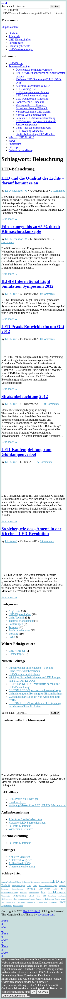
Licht (43, 892)
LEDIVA (4, 882)
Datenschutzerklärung (21, 150)
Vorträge (13, 633)
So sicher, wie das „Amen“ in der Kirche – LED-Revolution (31, 531)
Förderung (62, 896)
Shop (38, 896)
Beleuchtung (49, 899)
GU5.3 (42, 899)
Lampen (32, 899)
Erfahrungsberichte (19, 45)
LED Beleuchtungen (48, 885)
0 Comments (58, 190)
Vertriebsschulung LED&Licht (33, 111)
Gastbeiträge (16, 653)
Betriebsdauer (35, 882)
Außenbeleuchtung (17, 889)
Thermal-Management (21, 620)
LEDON (62, 902)
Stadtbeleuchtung (34, 892)
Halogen (18, 882)
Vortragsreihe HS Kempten (31, 105)
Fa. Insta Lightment (20, 825)
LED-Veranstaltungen (21, 49)
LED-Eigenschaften (20, 39)
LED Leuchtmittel (23, 899)
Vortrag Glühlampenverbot (31, 114)
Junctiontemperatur (26, 124)
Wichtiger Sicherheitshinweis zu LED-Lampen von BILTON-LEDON (35, 679)
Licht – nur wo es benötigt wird (33, 127)
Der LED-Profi (10, 9)
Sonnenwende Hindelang (30, 101)
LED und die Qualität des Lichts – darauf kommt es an (32, 180)
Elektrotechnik (45, 882)
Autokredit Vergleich (20, 860)
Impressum (15, 143)
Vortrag (31, 888)
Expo (38, 899)
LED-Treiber (44, 889)
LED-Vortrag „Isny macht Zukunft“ (36, 121)
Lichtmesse (26, 882)
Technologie (5, 896)
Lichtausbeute (42, 902)
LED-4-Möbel (17, 650)
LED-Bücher (16, 63)
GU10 (29, 886)
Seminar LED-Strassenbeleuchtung (35, 118)
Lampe (35, 886)
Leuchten (23, 892)
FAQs (12, 140)
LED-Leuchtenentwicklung (31, 95)
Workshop (11, 882)
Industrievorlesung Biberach (32, 108)
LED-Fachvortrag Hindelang (32, 98)
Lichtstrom (21, 902)
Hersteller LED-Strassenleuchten (27, 822)
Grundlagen (53, 902)
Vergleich (62, 886)
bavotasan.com (46, 914)
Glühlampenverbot (9, 899)
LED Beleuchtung (49, 896)
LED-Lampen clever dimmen (32, 92)
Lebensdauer (30, 902)
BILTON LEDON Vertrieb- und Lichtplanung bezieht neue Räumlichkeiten (35, 705)
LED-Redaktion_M (16, 190)
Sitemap (13, 147)
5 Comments (44, 461)
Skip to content (9, 26)
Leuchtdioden (18, 906)
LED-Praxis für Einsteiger (23, 798)
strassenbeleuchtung (9, 892)
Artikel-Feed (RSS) (20, 863)
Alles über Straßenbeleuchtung (26, 819)
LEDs (31, 896)
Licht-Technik (16, 617)
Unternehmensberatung (22, 866)
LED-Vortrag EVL (26, 89)
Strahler (57, 899)
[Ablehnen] (28, 996)
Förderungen (16, 42)
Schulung (4, 889)
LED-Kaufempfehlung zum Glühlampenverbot (26, 452)
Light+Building (7, 906)
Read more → (9, 218)
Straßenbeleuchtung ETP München (35, 134)
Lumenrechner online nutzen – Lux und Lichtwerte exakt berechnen (31, 669)
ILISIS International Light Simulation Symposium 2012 (27, 284)
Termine (13, 627)
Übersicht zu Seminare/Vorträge (34, 69)
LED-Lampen (57, 892)
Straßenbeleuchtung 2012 (24, 396)
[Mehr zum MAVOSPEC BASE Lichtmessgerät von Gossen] (24, 769)
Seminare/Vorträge (19, 66)
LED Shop (59, 889)
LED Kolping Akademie (30, 130)
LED (54, 881)
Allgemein (14, 36)
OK (33, 992)
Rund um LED (17, 802)
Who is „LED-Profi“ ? (21, 137)
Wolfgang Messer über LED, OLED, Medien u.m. (37, 805)
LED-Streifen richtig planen (24, 674)
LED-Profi (11, 293)
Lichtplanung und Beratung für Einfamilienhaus (36, 693)
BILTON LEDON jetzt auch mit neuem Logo (35, 690)
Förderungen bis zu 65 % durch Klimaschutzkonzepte (30, 229)
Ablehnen (43, 992)
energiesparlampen (18, 886)
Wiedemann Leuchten (21, 829)
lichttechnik (19, 895)
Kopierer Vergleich (19, 856)
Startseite (14, 33)
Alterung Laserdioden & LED (33, 85)
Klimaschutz (10, 902)
